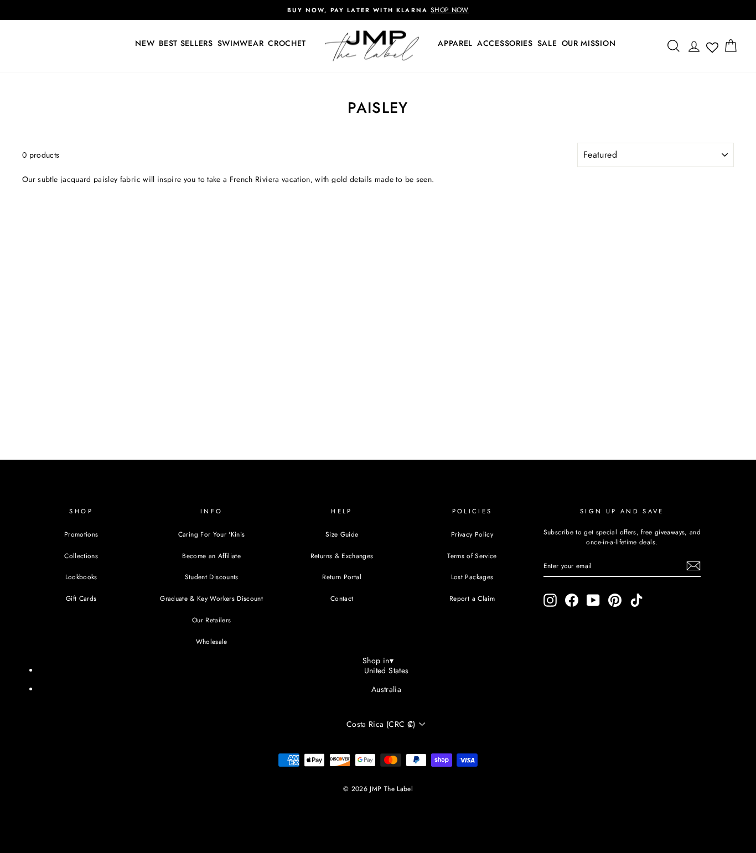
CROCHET (287, 43)
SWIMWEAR (241, 43)
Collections (81, 555)
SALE (547, 43)
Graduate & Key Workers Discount (211, 598)
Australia (386, 689)
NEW (144, 43)
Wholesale (211, 641)
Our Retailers (211, 620)
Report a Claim (472, 598)
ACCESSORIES (505, 43)
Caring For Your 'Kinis (211, 534)
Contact (341, 598)
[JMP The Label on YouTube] (593, 600)
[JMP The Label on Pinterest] (615, 600)
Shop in (378, 660)
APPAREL (455, 43)
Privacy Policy (472, 534)
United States (386, 670)
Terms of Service (472, 555)
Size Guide (342, 534)
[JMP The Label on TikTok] (636, 600)
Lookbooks (81, 576)
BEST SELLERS (186, 43)
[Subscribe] (693, 566)
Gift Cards (81, 598)
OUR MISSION (589, 43)
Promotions (81, 534)
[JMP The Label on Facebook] (571, 600)
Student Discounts (212, 576)
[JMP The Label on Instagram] (550, 600)
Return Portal (341, 576)
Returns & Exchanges (342, 555)
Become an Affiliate (211, 555)
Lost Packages (472, 576)
